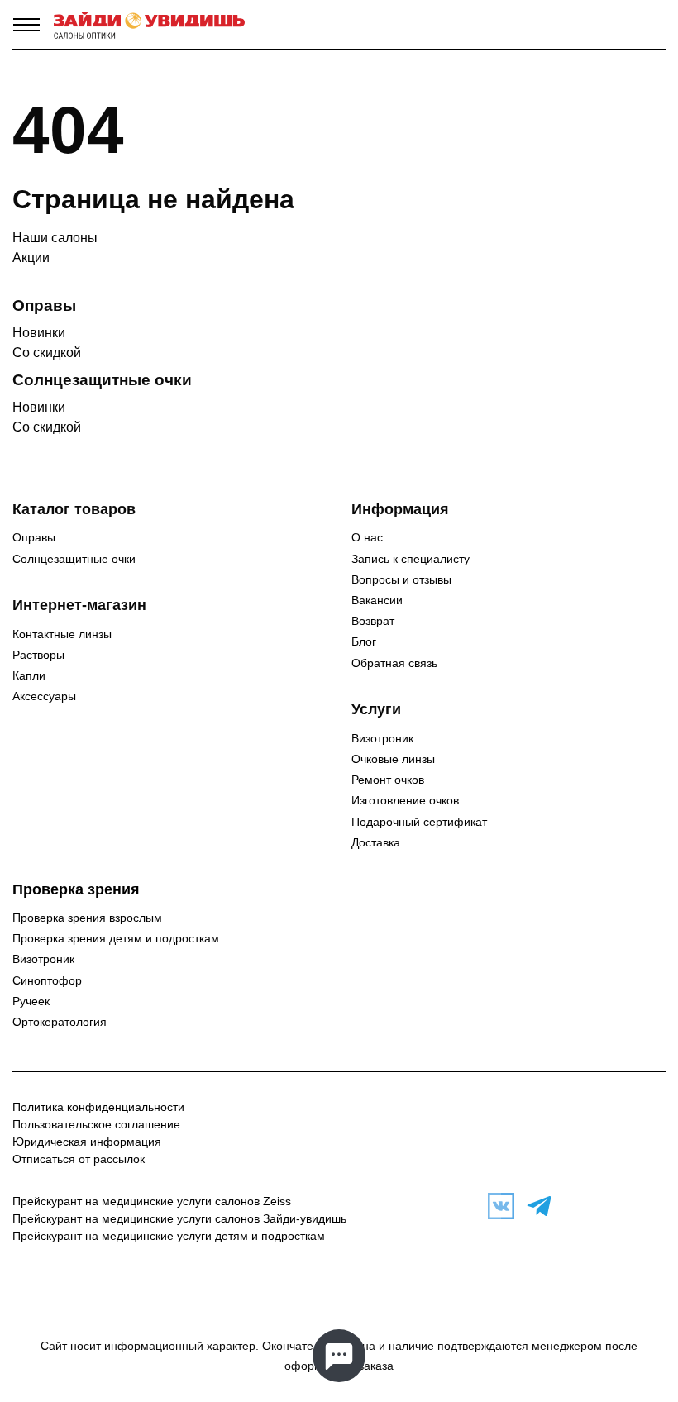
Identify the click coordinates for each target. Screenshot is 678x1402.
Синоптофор (47, 980)
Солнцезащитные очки (74, 558)
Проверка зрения (76, 889)
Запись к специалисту (410, 558)
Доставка (375, 842)
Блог (363, 641)
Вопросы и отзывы (401, 579)
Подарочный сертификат (419, 821)
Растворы (38, 654)
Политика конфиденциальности (98, 1106)
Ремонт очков (387, 779)
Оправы (33, 537)
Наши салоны (55, 238)
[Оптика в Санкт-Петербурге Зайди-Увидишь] (149, 25)
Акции (31, 257)
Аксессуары (44, 696)
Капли (28, 675)
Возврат (372, 620)
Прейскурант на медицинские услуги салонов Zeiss (151, 1201)
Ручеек (31, 1001)
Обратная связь (394, 663)
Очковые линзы (393, 758)
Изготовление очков (405, 800)
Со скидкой (46, 353)
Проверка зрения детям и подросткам (115, 938)
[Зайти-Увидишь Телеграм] (535, 1206)
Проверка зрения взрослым (87, 917)
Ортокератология (59, 1021)
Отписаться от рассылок (78, 1159)
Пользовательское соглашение (96, 1124)
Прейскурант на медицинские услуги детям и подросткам (168, 1235)
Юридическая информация (86, 1141)
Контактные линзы (62, 634)
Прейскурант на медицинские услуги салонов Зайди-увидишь (179, 1218)
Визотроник (382, 738)
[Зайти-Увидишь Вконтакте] (497, 1206)
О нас (367, 537)
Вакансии (377, 600)
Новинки (38, 333)
